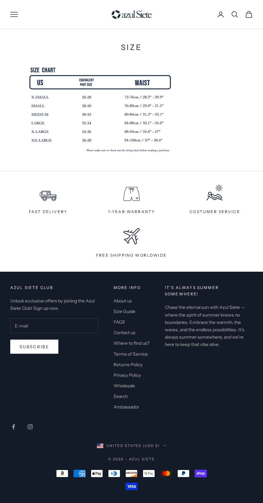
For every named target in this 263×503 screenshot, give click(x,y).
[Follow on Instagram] (30, 427)
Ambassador (126, 407)
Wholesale (124, 386)
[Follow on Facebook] (13, 427)
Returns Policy (128, 364)
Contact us (124, 332)
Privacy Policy (127, 375)
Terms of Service (131, 354)
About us (123, 301)
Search (121, 396)
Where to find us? (131, 343)
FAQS (119, 322)
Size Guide (124, 311)
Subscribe (34, 346)
